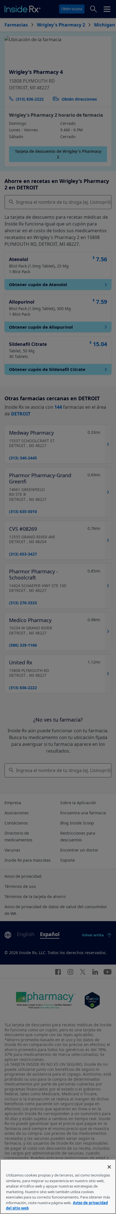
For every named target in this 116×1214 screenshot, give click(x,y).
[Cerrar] (109, 1167)
